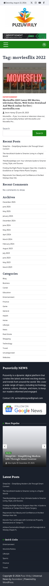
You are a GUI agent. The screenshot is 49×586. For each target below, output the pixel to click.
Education (7, 292)
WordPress (8, 582)
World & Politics (9, 549)
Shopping (7, 339)
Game (5, 306)
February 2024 (8, 244)
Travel (5, 348)
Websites (6, 357)
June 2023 (6, 258)
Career (5, 288)
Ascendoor (17, 579)
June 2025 (6, 207)
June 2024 (7, 225)
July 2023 (6, 253)
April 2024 (7, 234)
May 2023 (6, 262)
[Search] (44, 45)
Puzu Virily (26, 575)
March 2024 (7, 239)
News (5, 329)
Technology (7, 343)
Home (5, 320)
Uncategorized (9, 353)
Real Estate (7, 334)
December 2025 (9, 202)
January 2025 (8, 216)
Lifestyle (6, 325)
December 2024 (9, 221)
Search (6, 128)
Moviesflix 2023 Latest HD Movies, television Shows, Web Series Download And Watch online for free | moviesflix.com (24, 104)
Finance (6, 302)
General (6, 311)
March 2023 (7, 267)
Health (5, 316)
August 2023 (8, 248)
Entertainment (10, 97)
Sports (5, 558)
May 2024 (7, 230)
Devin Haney (10, 112)
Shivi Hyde (12, 463)
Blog (5, 278)
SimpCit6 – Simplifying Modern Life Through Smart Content (22, 457)
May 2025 (6, 211)
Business (6, 283)
